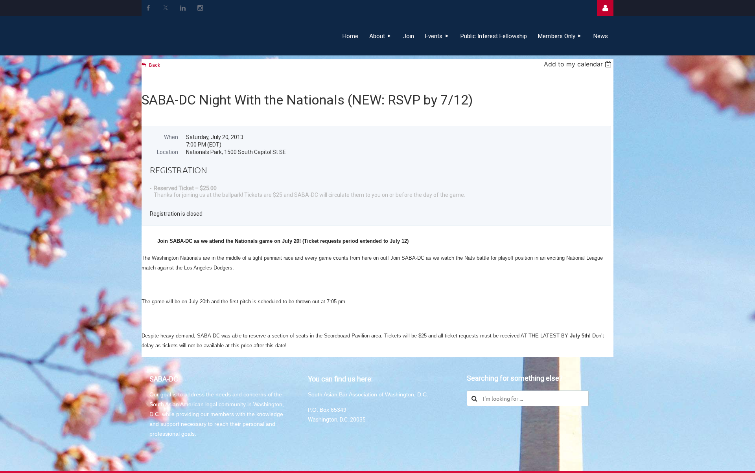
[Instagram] (200, 8)
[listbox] (578, 64)
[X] (165, 8)
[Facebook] (148, 8)
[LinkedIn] (183, 8)
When (171, 137)
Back (154, 65)
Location (167, 152)
